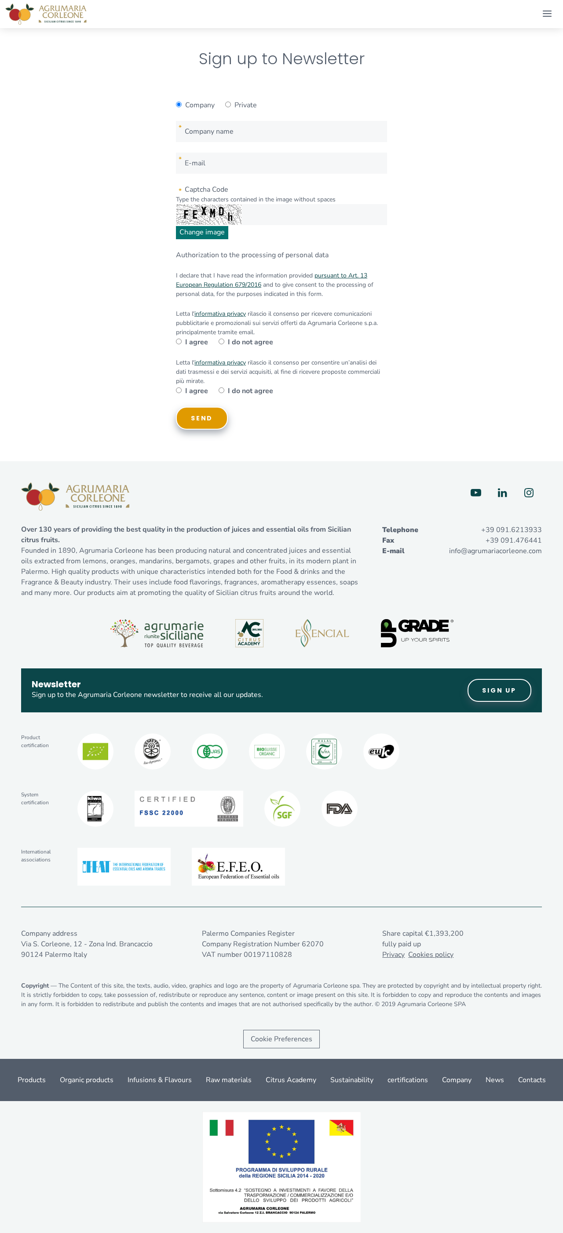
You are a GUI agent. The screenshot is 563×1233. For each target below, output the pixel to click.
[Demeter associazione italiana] (153, 751)
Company (200, 105)
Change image (202, 232)
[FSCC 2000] (189, 809)
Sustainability (351, 1080)
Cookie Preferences (281, 1039)
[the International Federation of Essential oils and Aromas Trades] (124, 867)
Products (32, 1080)
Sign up (499, 690)
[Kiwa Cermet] (95, 809)
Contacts (532, 1080)
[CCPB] (95, 751)
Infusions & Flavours (160, 1080)
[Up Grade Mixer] (417, 633)
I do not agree (250, 342)
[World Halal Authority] (324, 751)
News (495, 1080)
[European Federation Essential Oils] (238, 867)
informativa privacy (220, 314)
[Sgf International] (282, 809)
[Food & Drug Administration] (340, 809)
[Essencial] (322, 633)
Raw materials (229, 1080)
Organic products (86, 1080)
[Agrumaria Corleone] (46, 14)
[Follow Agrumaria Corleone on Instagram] (528, 492)
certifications (408, 1080)
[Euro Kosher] (381, 751)
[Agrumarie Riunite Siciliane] (157, 633)
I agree (196, 342)
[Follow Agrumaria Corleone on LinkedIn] (502, 492)
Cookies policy (430, 954)
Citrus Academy (291, 1080)
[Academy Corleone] (249, 633)
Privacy (393, 954)
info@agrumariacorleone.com (495, 551)
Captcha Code (206, 189)
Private (245, 105)
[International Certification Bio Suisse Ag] (267, 751)
